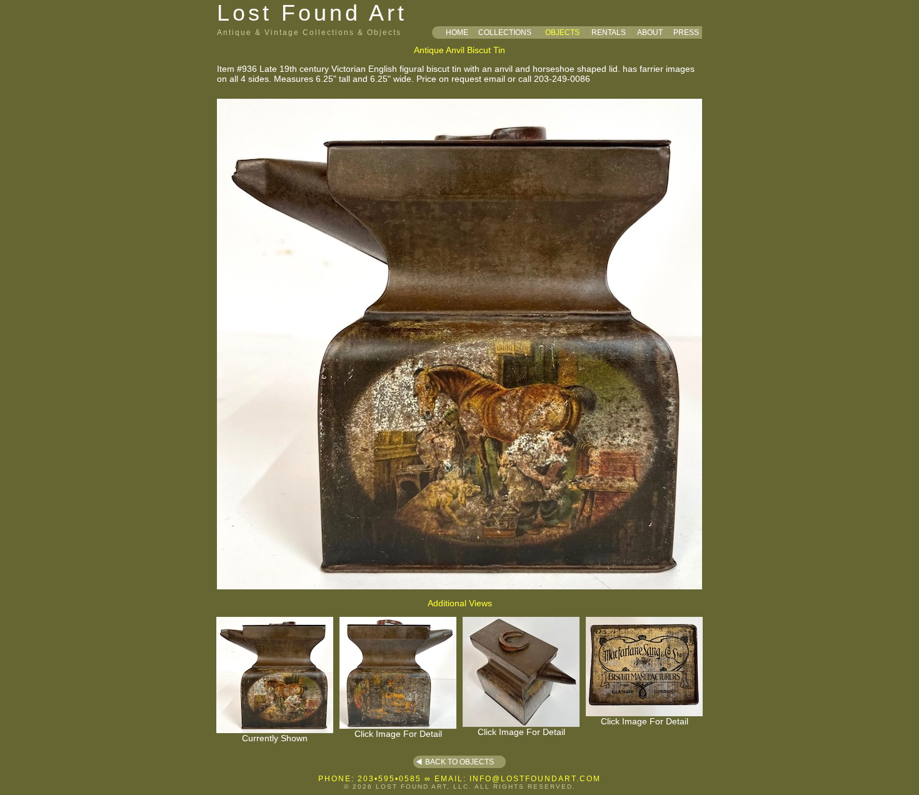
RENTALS (608, 32)
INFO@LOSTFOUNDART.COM (535, 778)
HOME (457, 32)
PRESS (686, 32)
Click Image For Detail (398, 734)
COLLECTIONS (504, 32)
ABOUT (650, 32)
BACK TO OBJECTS (459, 762)
